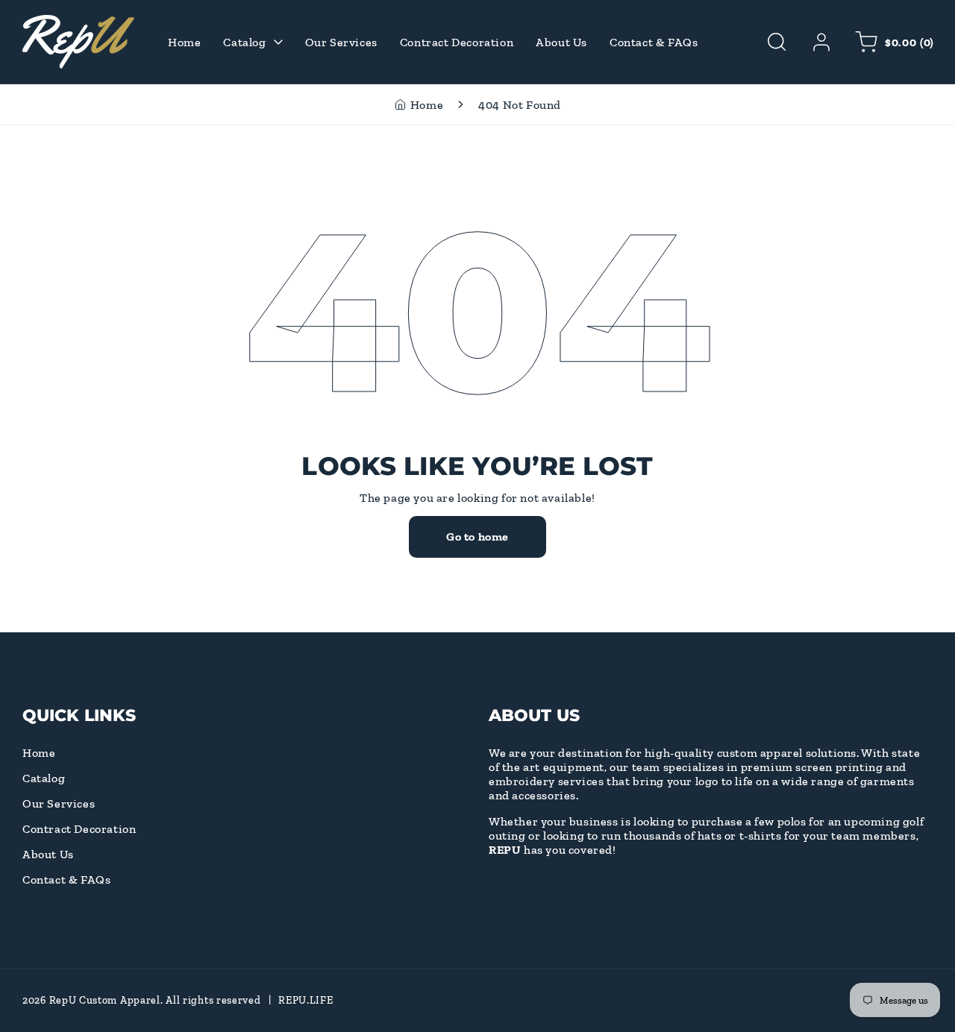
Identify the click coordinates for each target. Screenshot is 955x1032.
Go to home (477, 536)
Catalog (43, 778)
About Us (48, 854)
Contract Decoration (79, 829)
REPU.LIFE (305, 1000)
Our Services (58, 803)
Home (426, 105)
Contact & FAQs (66, 879)
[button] (776, 41)
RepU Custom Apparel (104, 1000)
